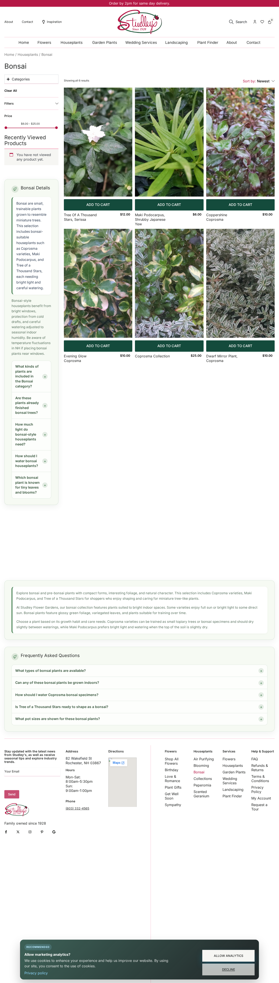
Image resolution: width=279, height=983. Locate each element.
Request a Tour (259, 807)
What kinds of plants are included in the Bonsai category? (27, 376)
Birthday (171, 770)
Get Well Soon (172, 796)
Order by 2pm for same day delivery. (139, 3)
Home (9, 54)
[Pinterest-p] (42, 832)
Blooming (201, 765)
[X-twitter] (18, 832)
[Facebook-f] (6, 832)
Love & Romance (172, 778)
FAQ (254, 759)
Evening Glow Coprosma (75, 358)
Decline (228, 969)
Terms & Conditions (260, 778)
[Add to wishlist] (126, 95)
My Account (261, 798)
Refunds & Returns (259, 767)
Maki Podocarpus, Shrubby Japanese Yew (150, 219)
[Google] (54, 832)
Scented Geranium (201, 793)
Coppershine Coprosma (216, 217)
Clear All (10, 90)
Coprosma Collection (152, 356)
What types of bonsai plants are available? (50, 671)
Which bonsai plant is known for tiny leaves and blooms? (27, 484)
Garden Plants (234, 772)
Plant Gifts (173, 787)
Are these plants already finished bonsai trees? (27, 405)
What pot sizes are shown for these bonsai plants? (57, 719)
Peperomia (202, 785)
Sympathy (173, 805)
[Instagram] (30, 832)
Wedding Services (230, 780)
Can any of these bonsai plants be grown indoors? (57, 683)
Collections (203, 778)
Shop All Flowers (172, 761)
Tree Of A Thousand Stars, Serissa (80, 217)
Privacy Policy (257, 789)
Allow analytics (228, 956)
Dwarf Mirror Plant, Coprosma (222, 358)
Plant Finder (232, 796)
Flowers (229, 759)
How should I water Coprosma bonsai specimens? (56, 695)
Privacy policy (36, 973)
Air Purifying (204, 759)
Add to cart (98, 204)
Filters (9, 103)
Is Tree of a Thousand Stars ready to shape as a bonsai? (61, 707)
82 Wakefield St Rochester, (79, 760)
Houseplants (28, 54)
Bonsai (199, 772)
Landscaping (233, 789)
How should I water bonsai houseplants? (26, 461)
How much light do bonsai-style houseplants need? (25, 434)
